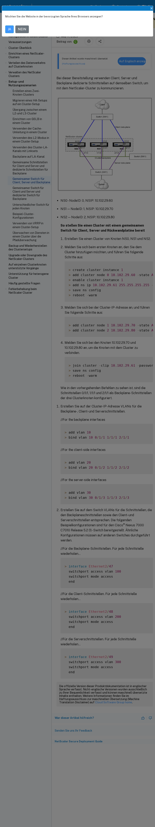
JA (9, 29)
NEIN (22, 29)
